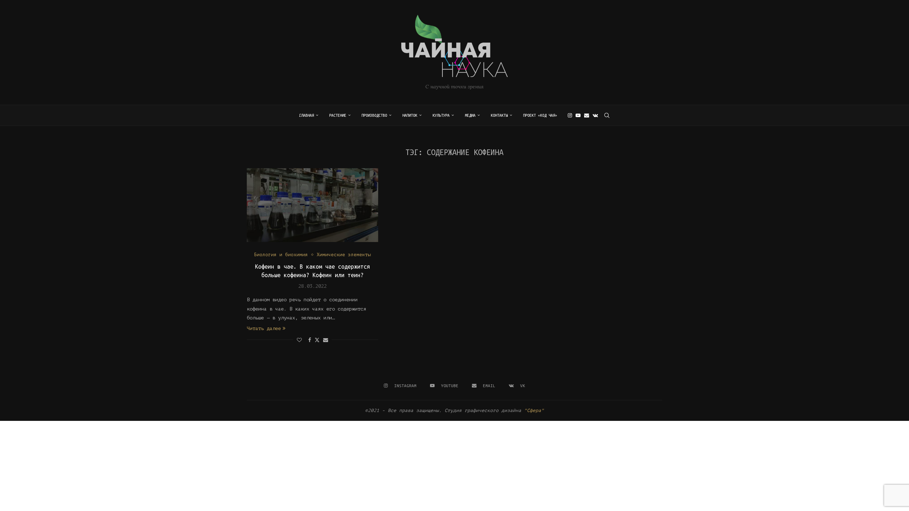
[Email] (586, 115)
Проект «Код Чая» (540, 115)
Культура (441, 115)
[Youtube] (578, 115)
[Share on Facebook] (309, 340)
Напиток (409, 115)
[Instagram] (570, 115)
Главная (306, 115)
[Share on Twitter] (317, 340)
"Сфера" (534, 410)
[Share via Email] (325, 340)
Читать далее (264, 328)
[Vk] (595, 115)
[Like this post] (299, 340)
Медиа (470, 115)
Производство (374, 115)
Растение (337, 115)
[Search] (606, 115)
